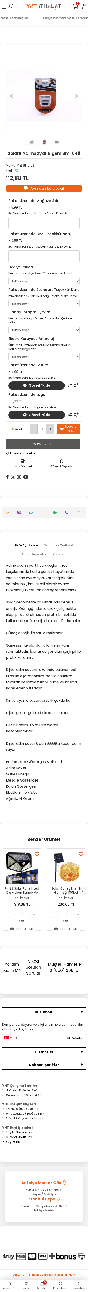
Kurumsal (44, 1012)
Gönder (77, 1038)
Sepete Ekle (70, 429)
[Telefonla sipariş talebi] (68, 512)
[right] (83, 891)
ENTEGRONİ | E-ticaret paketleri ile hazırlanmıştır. (44, 1274)
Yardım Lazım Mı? (11, 967)
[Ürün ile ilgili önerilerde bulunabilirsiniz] (79, 512)
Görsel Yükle (39, 385)
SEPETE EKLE (25, 929)
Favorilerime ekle (22, 453)
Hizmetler (44, 1052)
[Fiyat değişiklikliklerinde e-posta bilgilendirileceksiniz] (55, 512)
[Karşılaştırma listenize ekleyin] (44, 512)
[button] (11, 96)
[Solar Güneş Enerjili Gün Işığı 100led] (66, 868)
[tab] (27, 545)
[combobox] (7, 1038)
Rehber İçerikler (44, 1064)
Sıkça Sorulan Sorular (33, 967)
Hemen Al (45, 443)
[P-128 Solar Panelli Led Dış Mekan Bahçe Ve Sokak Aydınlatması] (22, 868)
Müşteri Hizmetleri (65, 967)
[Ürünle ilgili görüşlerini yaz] (32, 512)
